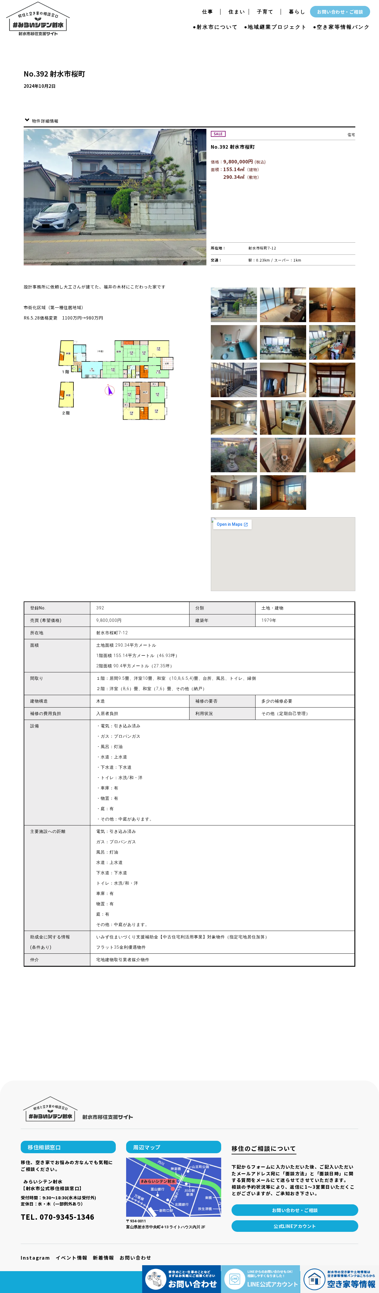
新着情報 (103, 1257)
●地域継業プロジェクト (275, 27)
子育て (265, 11)
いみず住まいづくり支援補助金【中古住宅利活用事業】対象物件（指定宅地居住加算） (182, 937)
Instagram (35, 1257)
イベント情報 (72, 1257)
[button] (68, 1147)
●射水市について (215, 27)
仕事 (210, 11)
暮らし (297, 11)
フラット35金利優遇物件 (121, 947)
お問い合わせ (136, 1257)
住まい (234, 11)
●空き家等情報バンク (341, 27)
